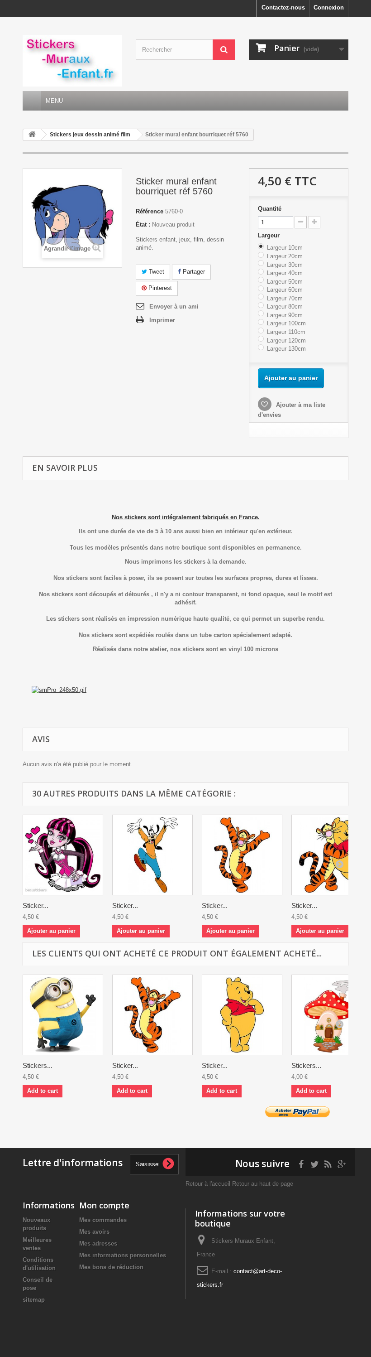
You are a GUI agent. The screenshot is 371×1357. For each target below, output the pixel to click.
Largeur (269, 235)
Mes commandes (103, 1220)
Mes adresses (98, 1243)
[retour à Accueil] (32, 134)
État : (143, 224)
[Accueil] (32, 101)
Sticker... (35, 905)
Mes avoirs (94, 1231)
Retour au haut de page (262, 1183)
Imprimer (162, 320)
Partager (193, 271)
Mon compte (104, 1205)
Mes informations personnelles (122, 1255)
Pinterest (159, 288)
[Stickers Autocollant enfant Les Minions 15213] (63, 1015)
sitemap (34, 1299)
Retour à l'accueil (208, 1183)
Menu (54, 100)
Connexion (329, 7)
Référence (149, 211)
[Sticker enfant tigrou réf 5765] (242, 855)
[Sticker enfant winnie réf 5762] (242, 1015)
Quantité (269, 208)
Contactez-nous (283, 7)
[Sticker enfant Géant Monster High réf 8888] (63, 855)
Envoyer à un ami (174, 306)
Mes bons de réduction (111, 1267)
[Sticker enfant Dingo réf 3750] (152, 855)
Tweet (155, 271)
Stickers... (37, 1065)
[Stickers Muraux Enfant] (72, 61)
